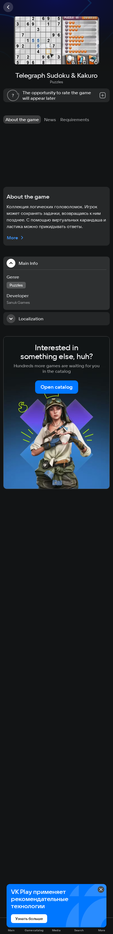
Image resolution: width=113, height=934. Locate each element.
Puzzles (56, 82)
